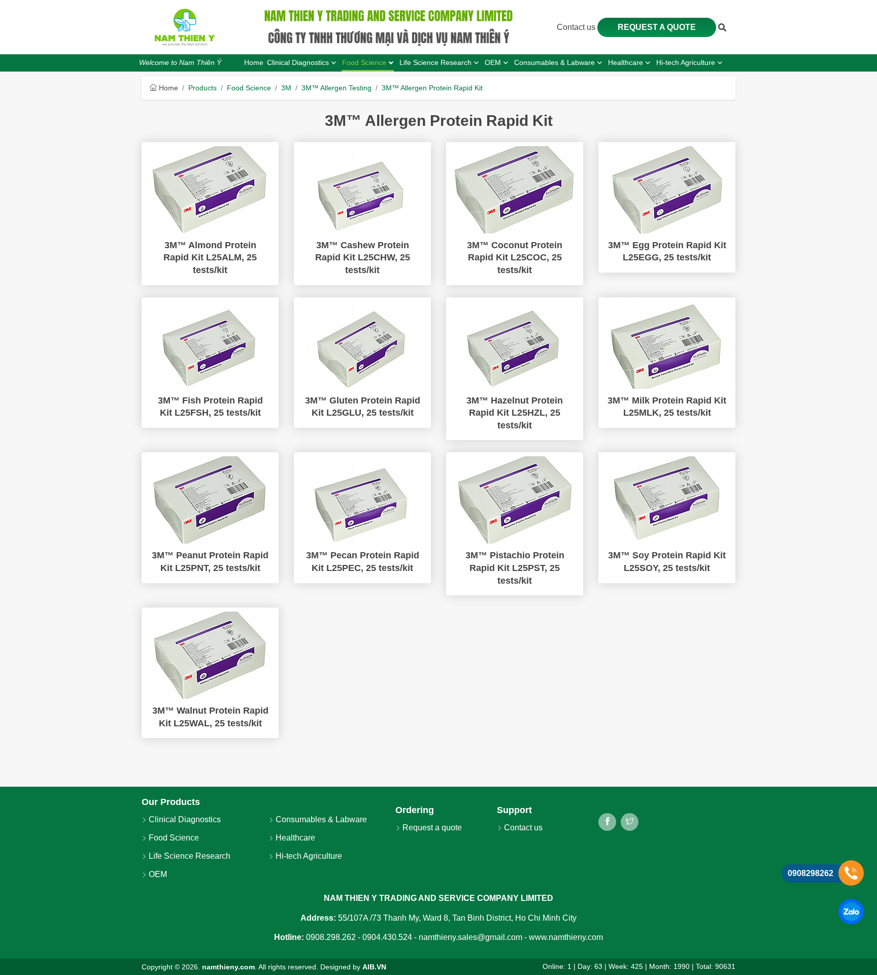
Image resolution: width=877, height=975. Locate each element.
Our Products (171, 802)
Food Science (249, 88)
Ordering (414, 810)
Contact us (577, 27)
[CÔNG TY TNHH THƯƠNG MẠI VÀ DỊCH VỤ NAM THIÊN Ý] (184, 27)
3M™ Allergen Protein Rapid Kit (432, 88)
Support (514, 810)
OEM (157, 874)
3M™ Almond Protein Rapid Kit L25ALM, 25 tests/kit (210, 257)
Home (167, 88)
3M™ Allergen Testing (336, 88)
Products (202, 88)
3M (286, 88)
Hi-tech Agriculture (308, 856)
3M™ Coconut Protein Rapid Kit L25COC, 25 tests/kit (514, 257)
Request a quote (657, 27)
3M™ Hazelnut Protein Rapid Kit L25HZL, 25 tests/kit (514, 412)
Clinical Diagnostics (184, 819)
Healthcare (294, 837)
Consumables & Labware (320, 819)
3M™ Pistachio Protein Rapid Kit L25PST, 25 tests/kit (514, 567)
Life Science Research (188, 856)
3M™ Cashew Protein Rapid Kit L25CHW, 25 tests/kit (362, 257)
